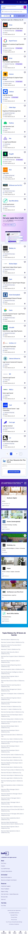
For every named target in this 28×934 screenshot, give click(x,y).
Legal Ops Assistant (8, 426)
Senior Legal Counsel (8, 393)
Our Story (3, 863)
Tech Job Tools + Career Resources (9, 894)
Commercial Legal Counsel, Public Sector (13, 28)
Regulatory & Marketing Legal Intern (12, 111)
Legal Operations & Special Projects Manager (14, 283)
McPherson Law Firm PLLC (15, 592)
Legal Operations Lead (8, 126)
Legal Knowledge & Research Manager (12, 298)
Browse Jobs (4, 896)
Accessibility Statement (14, 912)
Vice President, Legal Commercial (11, 62)
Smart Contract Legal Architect (10, 441)
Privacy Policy (14, 917)
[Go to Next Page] (20, 453)
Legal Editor (6, 173)
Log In (25, 2)
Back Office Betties (13, 613)
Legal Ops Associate (8, 95)
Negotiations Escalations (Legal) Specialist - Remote (14, 45)
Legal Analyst (6, 189)
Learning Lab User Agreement (14, 910)
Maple (9, 568)
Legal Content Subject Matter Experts (12, 267)
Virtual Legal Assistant (8, 204)
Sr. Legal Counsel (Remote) (9, 142)
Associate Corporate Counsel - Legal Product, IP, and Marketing (14, 314)
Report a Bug (4, 891)
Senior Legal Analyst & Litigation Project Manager (13, 78)
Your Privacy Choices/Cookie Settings (14, 921)
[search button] (17, 2)
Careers (3, 866)
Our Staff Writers (5, 868)
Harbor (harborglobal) (13, 521)
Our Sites (3, 905)
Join (21, 2)
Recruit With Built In (6, 877)
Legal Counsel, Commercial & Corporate (12, 362)
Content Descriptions (6, 871)
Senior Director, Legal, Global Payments (12, 331)
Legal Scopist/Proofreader (9, 346)
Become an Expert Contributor (9, 880)
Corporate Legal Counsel (9, 377)
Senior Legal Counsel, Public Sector (11, 157)
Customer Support (6, 886)
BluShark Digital (12, 498)
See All (25, 483)
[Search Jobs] (25, 7)
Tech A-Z (3, 899)
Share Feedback (5, 888)
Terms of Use (14, 919)
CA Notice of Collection (14, 924)
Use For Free (8, 224)
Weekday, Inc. (11, 545)
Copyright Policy (14, 915)
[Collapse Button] (24, 34)
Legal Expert (6, 252)
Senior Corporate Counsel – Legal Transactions (11, 409)
